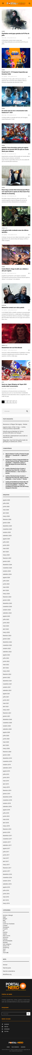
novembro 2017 (7, 839)
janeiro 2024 (6, 600)
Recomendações (7, 940)
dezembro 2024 (7, 564)
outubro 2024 (7, 571)
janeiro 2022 (6, 677)
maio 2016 (6, 897)
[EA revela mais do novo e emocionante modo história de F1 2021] (16, 97)
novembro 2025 (7, 529)
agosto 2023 (6, 616)
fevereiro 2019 (7, 790)
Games (3, 31)
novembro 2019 (7, 761)
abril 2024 (6, 590)
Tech (4, 949)
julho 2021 (6, 697)
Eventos (4, 305)
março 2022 (6, 671)
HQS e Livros (6, 935)
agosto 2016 (6, 887)
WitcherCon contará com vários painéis (13, 307)
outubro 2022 (7, 648)
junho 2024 (6, 584)
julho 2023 (6, 619)
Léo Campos (4, 76)
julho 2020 (6, 735)
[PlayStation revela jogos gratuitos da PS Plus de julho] (16, 19)
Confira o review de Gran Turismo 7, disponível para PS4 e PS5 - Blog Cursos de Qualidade (17, 477)
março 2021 (6, 710)
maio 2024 (6, 587)
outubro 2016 (7, 880)
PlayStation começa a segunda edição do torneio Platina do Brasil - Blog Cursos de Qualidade (17, 461)
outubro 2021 (7, 687)
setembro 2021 (7, 690)
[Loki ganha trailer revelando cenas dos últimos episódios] (16, 216)
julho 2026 (6, 503)
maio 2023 (6, 626)
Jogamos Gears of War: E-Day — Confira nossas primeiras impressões (14, 427)
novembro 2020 (7, 722)
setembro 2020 (7, 729)
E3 (3, 930)
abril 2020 (6, 745)
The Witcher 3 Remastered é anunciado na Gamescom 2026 (15, 436)
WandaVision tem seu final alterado (12, 347)
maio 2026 (6, 510)
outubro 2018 (7, 803)
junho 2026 (6, 506)
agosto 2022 (6, 655)
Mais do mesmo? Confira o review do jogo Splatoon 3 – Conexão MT (17, 454)
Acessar (5, 964)
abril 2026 (6, 513)
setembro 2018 (7, 806)
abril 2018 (6, 822)
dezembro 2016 (7, 874)
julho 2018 (6, 813)
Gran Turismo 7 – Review (20, 479)
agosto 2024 (6, 577)
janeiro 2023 (6, 639)
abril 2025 (6, 551)
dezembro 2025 (7, 526)
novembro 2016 (7, 877)
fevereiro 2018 (7, 829)
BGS (4, 920)
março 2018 (6, 826)
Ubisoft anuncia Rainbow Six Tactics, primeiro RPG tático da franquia (13, 432)
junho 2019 (6, 777)
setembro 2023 (7, 613)
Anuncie (23, 1047)
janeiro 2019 (6, 793)
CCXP (4, 922)
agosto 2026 (6, 500)
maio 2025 (6, 548)
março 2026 (6, 516)
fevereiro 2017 (7, 868)
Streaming (6, 947)
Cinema (5, 925)
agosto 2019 (6, 771)
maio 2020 (6, 742)
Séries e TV (4, 228)
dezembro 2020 (7, 719)
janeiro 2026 (6, 522)
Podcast (5, 939)
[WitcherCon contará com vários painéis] (16, 293)
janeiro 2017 (6, 871)
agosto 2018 (6, 810)
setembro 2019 (7, 768)
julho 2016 (6, 890)
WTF (4, 951)
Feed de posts (7, 968)
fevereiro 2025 (7, 558)
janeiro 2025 (6, 561)
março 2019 (6, 787)
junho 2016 (6, 893)
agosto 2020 (6, 732)
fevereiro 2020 (7, 751)
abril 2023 (6, 629)
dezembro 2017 (7, 835)
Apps (3, 382)
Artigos (5, 918)
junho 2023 (6, 622)
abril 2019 (6, 784)
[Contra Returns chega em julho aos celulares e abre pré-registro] (16, 255)
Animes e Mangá (8, 915)
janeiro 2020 (6, 755)
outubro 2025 (7, 532)
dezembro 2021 (7, 680)
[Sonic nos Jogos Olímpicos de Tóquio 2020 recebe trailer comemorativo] (16, 370)
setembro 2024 (7, 574)
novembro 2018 (7, 800)
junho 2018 (6, 816)
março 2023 (6, 632)
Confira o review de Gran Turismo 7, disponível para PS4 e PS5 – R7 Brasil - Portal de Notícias (16, 470)
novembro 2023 (7, 606)
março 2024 (6, 593)
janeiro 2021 (6, 716)
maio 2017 (6, 858)
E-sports (5, 928)
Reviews (5, 942)
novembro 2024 (7, 568)
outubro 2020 (7, 726)
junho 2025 (6, 545)
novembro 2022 (7, 645)
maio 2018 (6, 819)
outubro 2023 (7, 610)
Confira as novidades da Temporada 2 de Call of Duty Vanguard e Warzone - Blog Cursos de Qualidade (17, 483)
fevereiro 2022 (7, 674)
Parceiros (5, 937)
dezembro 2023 (7, 603)
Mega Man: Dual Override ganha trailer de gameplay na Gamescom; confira (15, 440)
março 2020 (6, 748)
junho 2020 (6, 739)
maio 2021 (6, 703)
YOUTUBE (5, 952)
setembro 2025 (7, 535)
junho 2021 (6, 700)
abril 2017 (6, 861)
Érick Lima (4, 37)
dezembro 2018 (7, 797)
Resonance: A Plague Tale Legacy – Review (15, 424)
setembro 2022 (7, 651)
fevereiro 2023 (7, 635)
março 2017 (6, 864)
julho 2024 (6, 580)
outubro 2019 (7, 764)
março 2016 (6, 903)
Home (8, 1047)
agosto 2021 (6, 693)
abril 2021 (6, 706)
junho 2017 (6, 855)
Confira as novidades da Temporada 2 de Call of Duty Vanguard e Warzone (17, 486)
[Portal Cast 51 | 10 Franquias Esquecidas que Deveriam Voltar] (16, 58)
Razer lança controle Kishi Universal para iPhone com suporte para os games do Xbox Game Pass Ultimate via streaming (16, 191)
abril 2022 (6, 668)
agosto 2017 (6, 848)
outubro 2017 (7, 842)
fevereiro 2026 (7, 519)
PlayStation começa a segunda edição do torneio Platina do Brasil (16, 464)
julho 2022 (6, 658)
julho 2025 (6, 542)
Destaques (6, 927)
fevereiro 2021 (7, 713)
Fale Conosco (15, 1047)
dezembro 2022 (7, 642)
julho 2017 (6, 851)
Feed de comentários (9, 971)
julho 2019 (6, 774)
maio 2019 (6, 780)
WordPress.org (7, 974)
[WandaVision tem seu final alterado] (16, 334)
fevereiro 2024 (7, 597)
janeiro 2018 (6, 832)
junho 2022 (6, 661)
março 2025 (6, 555)
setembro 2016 (7, 884)
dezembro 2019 (7, 758)
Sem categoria (7, 944)
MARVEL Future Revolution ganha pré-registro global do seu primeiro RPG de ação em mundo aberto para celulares (15, 149)
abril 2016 (6, 900)
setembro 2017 (7, 845)
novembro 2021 (7, 684)
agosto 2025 (6, 539)
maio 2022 (6, 664)
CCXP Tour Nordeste (8, 923)
